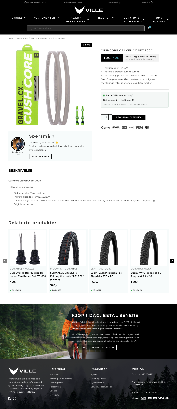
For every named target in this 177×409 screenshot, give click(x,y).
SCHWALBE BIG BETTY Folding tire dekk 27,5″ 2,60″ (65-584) (67, 276)
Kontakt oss (40, 156)
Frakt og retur (56, 382)
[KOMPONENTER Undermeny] (58, 18)
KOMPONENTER (44, 18)
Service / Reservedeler (101, 387)
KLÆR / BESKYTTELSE (75, 20)
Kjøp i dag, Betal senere (105, 315)
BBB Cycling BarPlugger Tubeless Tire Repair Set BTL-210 (28, 274)
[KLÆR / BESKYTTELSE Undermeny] (88, 20)
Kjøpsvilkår (55, 374)
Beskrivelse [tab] (20, 170)
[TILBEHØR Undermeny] (113, 18)
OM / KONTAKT (159, 20)
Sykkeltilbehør (98, 382)
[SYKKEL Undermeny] (25, 18)
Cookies (53, 391)
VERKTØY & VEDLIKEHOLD (132, 20)
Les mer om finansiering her (94, 347)
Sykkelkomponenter (41, 38)
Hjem (10, 38)
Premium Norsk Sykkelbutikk (130, 2)
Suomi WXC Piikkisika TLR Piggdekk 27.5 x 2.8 (106, 274)
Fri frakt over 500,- (47, 2)
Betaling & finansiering (141, 56)
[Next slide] (152, 2)
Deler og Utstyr (98, 378)
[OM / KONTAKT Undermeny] (168, 20)
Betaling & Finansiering (61, 378)
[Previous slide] (25, 2)
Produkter (22, 38)
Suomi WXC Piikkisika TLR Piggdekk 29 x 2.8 (147, 274)
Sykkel (94, 374)
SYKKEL (17, 18)
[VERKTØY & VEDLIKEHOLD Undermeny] (144, 20)
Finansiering (89, 2)
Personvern (55, 387)
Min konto (54, 395)
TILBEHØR (104, 18)
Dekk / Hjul (60, 38)
